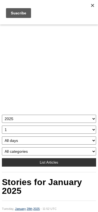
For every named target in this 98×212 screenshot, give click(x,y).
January (20, 208)
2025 (36, 208)
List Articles (49, 162)
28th (29, 208)
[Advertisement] (49, 68)
